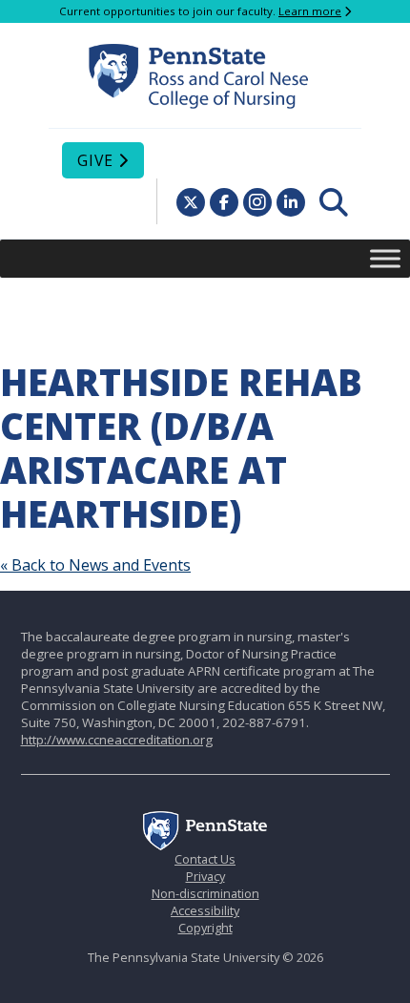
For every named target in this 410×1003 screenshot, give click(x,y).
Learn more (309, 11)
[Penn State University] (205, 845)
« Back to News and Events (95, 564)
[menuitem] (333, 202)
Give (95, 160)
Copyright (205, 927)
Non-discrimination (205, 893)
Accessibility (205, 910)
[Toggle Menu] (385, 258)
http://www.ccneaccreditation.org (117, 739)
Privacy (205, 876)
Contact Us (205, 858)
